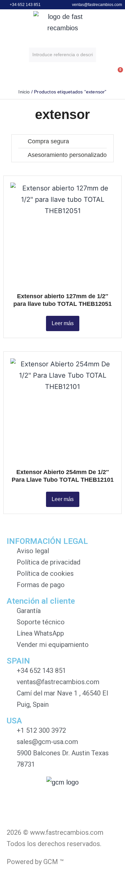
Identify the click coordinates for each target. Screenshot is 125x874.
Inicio (24, 91)
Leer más (63, 323)
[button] (6, 75)
